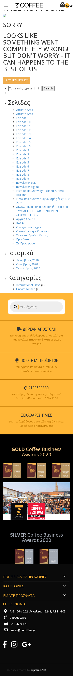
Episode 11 (23, 126)
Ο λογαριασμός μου (29, 227)
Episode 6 (22, 166)
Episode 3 (22, 154)
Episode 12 (23, 130)
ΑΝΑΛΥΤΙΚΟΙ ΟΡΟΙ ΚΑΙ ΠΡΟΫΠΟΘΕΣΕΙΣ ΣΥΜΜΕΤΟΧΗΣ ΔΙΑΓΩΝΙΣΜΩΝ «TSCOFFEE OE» (42, 211)
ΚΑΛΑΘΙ (21, 223)
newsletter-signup (28, 187)
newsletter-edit (26, 183)
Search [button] (48, 88)
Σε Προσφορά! (25, 243)
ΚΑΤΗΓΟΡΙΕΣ (13, 586)
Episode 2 (22, 150)
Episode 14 (23, 138)
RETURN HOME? (17, 80)
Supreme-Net (38, 670)
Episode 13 (23, 134)
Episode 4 (22, 158)
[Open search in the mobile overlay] (36, 306)
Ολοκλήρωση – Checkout (32, 231)
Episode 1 (22, 118)
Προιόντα (22, 239)
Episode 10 (23, 122)
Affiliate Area (24, 110)
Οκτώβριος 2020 (27, 264)
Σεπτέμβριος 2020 (28, 268)
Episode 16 (23, 146)
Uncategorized (25, 289)
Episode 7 (22, 170)
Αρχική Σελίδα (25, 219)
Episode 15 (23, 142)
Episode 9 (22, 178)
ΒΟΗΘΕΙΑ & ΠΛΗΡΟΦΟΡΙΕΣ (25, 576)
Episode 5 (22, 162)
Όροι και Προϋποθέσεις (32, 235)
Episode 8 (22, 174)
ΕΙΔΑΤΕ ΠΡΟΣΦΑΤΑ (19, 595)
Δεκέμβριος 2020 (27, 260)
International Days (28, 285)
